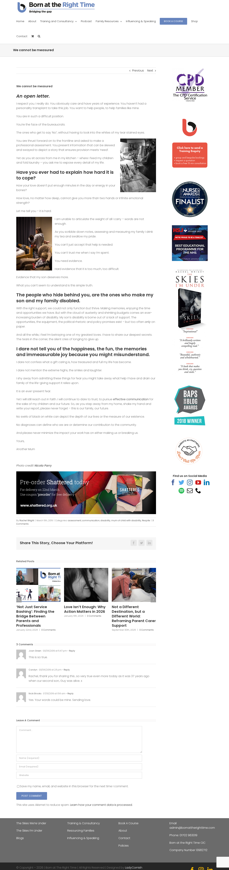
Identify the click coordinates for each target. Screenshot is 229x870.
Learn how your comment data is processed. (101, 805)
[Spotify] (181, 490)
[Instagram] (190, 482)
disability (105, 520)
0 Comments (46, 615)
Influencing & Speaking (83, 838)
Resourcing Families (80, 831)
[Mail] (190, 490)
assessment (74, 520)
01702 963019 (188, 835)
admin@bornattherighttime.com (192, 828)
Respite (146, 520)
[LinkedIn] (206, 482)
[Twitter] (181, 482)
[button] (39, 36)
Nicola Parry (43, 466)
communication (91, 520)
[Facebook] (173, 482)
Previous (138, 70)
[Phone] (198, 490)
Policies (123, 846)
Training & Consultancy (83, 823)
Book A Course (128, 823)
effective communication (131, 399)
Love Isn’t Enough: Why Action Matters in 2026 (37, 609)
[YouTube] (198, 482)
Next (150, 70)
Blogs (20, 838)
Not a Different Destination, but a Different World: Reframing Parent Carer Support (86, 616)
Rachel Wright (27, 520)
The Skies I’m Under (29, 831)
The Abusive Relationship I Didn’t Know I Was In (130, 611)
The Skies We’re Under (31, 823)
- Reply (71, 650)
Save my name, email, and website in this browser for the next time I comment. (74, 786)
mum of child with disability (126, 520)
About (122, 831)
